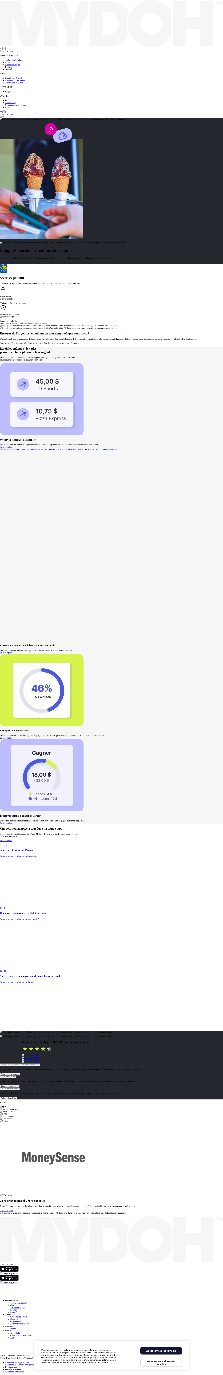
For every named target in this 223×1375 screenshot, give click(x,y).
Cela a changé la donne (10, 1089)
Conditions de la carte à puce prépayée (21, 1365)
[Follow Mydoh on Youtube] (1, 1292)
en (1, 48)
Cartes (7, 62)
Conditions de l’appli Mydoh (17, 1362)
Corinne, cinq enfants (9, 1086)
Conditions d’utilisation (14, 1372)
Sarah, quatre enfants (10, 1074)
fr (4, 49)
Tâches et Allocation (13, 60)
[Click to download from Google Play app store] (30, 1058)
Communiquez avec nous (15, 105)
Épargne (8, 67)
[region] (111, 1355)
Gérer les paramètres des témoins (161, 1363)
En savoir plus (6, 841)
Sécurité (8, 69)
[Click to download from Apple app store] (30, 1055)
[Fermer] (183, 1345)
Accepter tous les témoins (161, 1350)
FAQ (7, 100)
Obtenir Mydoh (6, 51)
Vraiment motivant (8, 1077)
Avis (7, 107)
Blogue (8, 91)
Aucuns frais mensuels (14, 83)
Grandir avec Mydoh (13, 78)
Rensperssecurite (12, 1367)
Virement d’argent (12, 65)
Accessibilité (10, 102)
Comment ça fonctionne (15, 80)
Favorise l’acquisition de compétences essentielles (20, 1065)
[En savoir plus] (42, 435)
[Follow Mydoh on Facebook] (1, 1286)
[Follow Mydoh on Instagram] (1, 1290)
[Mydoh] (111, 46)
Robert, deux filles (8, 1098)
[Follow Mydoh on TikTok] (1, 1296)
